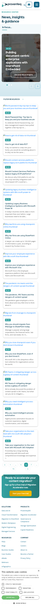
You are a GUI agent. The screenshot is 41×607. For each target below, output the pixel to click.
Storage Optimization (28, 526)
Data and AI (6, 511)
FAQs (3, 542)
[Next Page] (27, 469)
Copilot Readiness (27, 530)
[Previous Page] (5, 465)
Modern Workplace (9, 523)
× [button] (38, 571)
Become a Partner (27, 554)
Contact (23, 542)
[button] (20, 603)
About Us (24, 550)
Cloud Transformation (10, 515)
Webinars (5, 562)
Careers (23, 546)
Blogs (4, 546)
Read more (19, 579)
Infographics (6, 566)
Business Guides (8, 550)
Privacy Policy (25, 558)
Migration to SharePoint (10, 519)
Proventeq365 (26, 511)
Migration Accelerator (28, 515)
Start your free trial (21, 493)
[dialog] (20, 587)
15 (14, 469)
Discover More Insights (23, 75)
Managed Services (8, 531)
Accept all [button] (10, 597)
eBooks (4, 558)
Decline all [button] (29, 597)
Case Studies (6, 554)
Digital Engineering (9, 527)
